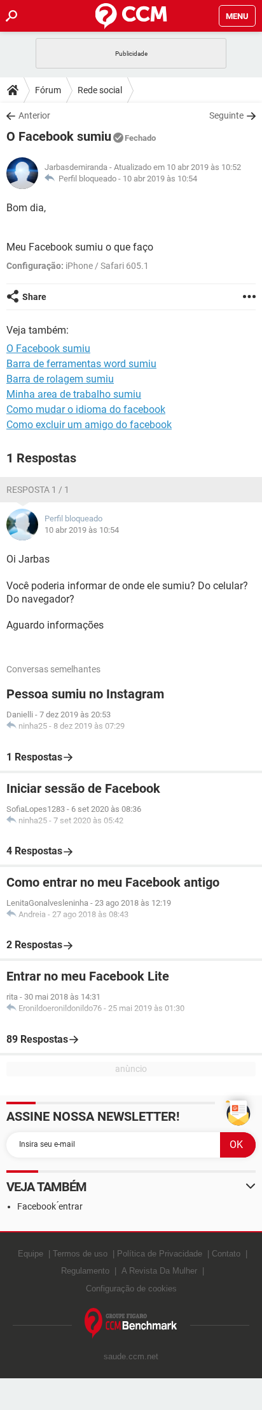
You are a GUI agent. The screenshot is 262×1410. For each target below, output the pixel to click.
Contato (226, 1253)
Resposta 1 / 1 (37, 490)
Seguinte (226, 115)
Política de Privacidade (159, 1253)
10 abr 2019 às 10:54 (160, 178)
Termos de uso (80, 1253)
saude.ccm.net (131, 1356)
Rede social (100, 90)
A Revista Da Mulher (159, 1271)
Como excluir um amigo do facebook (89, 425)
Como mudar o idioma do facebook (85, 409)
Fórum (48, 90)
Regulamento (85, 1271)
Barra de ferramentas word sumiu (81, 364)
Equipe (30, 1253)
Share (34, 297)
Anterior (34, 115)
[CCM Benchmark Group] (131, 1323)
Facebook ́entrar (50, 1206)
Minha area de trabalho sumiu (73, 394)
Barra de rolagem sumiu (60, 379)
